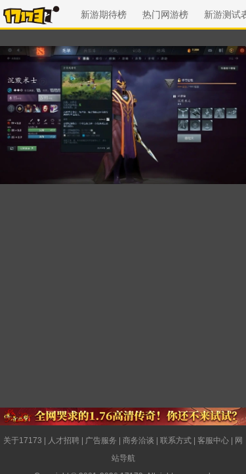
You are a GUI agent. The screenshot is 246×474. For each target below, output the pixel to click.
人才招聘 (63, 440)
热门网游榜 (165, 14)
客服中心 (213, 440)
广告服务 (101, 440)
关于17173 (22, 440)
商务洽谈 (138, 440)
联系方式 (176, 440)
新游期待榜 (104, 14)
